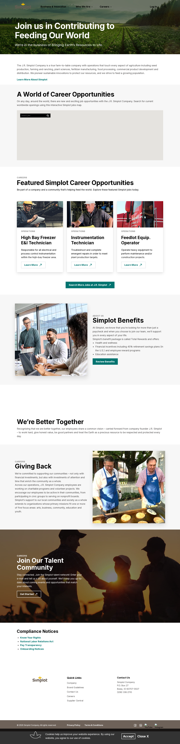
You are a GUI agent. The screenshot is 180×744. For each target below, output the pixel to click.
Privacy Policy (73, 725)
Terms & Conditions (93, 725)
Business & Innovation (54, 6)
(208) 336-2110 (124, 692)
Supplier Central (75, 700)
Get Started (27, 594)
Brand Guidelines (75, 687)
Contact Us (72, 691)
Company (72, 683)
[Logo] (23, 6)
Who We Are (83, 6)
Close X (143, 736)
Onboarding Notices (32, 649)
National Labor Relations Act (36, 641)
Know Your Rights (30, 637)
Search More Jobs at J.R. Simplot (88, 285)
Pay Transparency (31, 645)
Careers (105, 6)
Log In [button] (153, 6)
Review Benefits (105, 361)
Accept (128, 736)
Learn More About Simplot (32, 79)
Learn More (31, 265)
